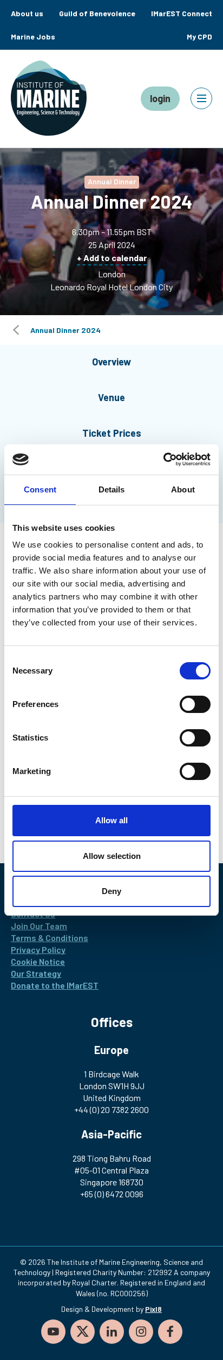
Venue (111, 397)
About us (27, 13)
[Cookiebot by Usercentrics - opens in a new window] (163, 459)
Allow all (111, 820)
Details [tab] (112, 489)
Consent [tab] (40, 489)
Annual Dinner (112, 181)
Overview (111, 362)
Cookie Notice (38, 961)
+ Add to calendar (112, 257)
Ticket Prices (111, 433)
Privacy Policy (38, 949)
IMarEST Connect (181, 13)
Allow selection (112, 856)
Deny (111, 891)
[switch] (195, 704)
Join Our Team (39, 926)
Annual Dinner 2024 (65, 330)
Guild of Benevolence (97, 13)
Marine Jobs (33, 36)
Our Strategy (36, 973)
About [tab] (183, 489)
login (160, 98)
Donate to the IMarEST (55, 985)
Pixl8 (153, 1309)
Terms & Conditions (49, 937)
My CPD (199, 36)
